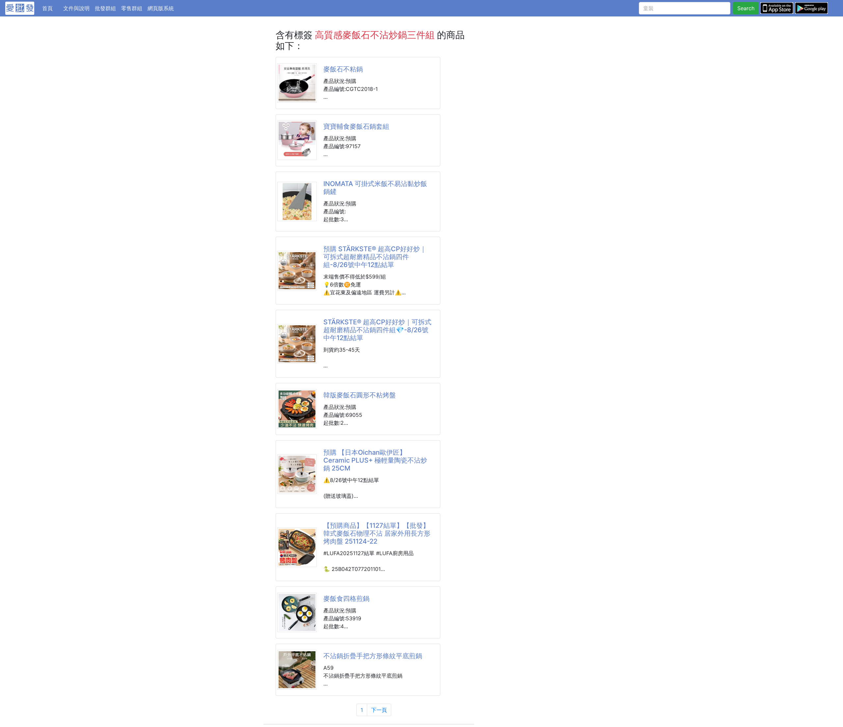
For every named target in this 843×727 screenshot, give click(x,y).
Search (745, 8)
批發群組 (105, 8)
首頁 (51, 8)
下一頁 (379, 710)
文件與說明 (76, 8)
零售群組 (131, 8)
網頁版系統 (161, 8)
